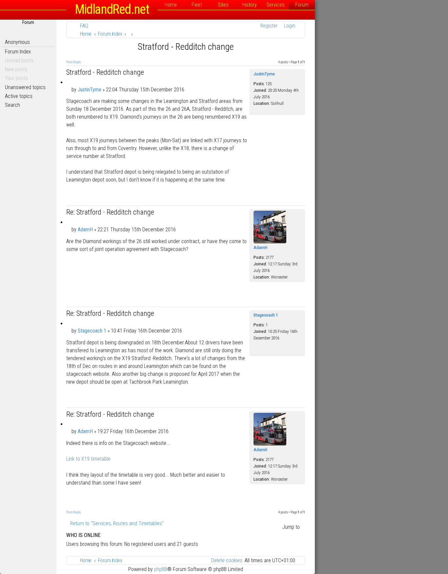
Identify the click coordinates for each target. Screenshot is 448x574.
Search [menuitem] (12, 105)
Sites (223, 5)
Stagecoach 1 (266, 315)
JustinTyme (264, 73)
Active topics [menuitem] (18, 96)
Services (275, 5)
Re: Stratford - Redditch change (110, 212)
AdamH (260, 247)
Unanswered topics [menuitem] (25, 87)
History (249, 5)
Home (171, 5)
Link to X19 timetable (88, 459)
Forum (302, 5)
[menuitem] (82, 26)
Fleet (197, 5)
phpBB (160, 569)
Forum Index (18, 51)
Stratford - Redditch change (186, 46)
